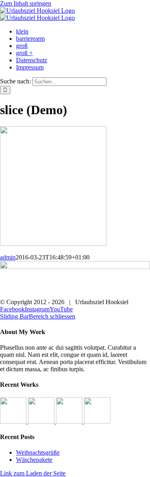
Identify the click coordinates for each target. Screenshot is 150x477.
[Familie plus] (97, 421)
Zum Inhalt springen (25, 3)
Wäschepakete (34, 459)
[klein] (14, 421)
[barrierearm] (42, 421)
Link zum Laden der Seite (33, 473)
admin (8, 257)
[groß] (70, 421)
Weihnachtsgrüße (38, 452)
